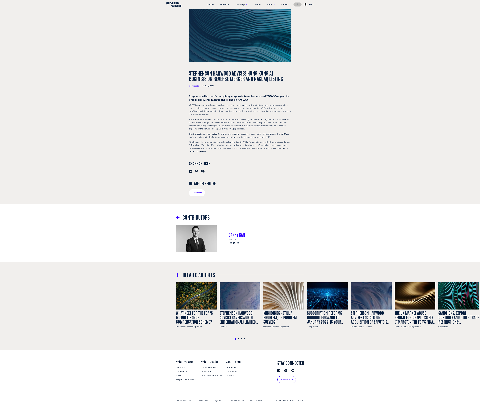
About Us (180, 367)
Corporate (194, 86)
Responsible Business (186, 379)
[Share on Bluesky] (196, 171)
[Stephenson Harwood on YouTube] (285, 370)
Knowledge (241, 6)
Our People (181, 371)
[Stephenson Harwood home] (173, 9)
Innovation (206, 371)
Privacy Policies (256, 400)
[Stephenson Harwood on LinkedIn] (278, 370)
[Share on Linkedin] (190, 171)
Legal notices (219, 400)
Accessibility (203, 400)
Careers (284, 4)
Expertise (224, 4)
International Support (211, 375)
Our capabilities (208, 367)
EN (310, 4)
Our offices (231, 371)
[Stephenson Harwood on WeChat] (292, 370)
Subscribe (285, 379)
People (211, 4)
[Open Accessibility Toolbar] (305, 4)
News (178, 375)
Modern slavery (237, 400)
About (272, 6)
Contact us (231, 367)
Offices (257, 4)
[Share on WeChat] (202, 171)
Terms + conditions (184, 400)
